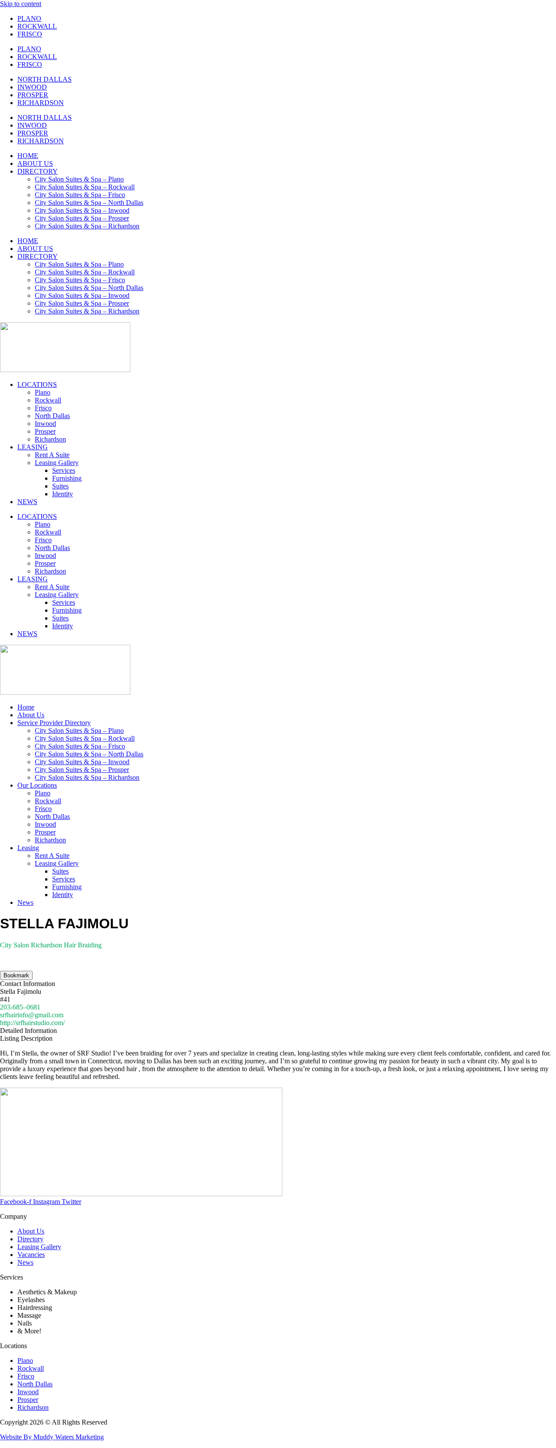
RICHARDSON (40, 102)
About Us (30, 715)
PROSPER (32, 95)
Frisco (43, 408)
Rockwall (48, 400)
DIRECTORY (37, 171)
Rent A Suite (52, 454)
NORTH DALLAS (44, 79)
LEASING (32, 447)
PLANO (29, 18)
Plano (42, 392)
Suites (60, 486)
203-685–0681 (20, 1007)
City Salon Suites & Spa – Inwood (82, 210)
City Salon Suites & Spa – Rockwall (85, 187)
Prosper (45, 431)
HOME (27, 155)
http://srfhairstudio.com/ (32, 1022)
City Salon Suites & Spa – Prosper (82, 218)
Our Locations (37, 785)
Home (25, 707)
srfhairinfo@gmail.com (31, 1015)
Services (63, 470)
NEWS (27, 501)
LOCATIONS (37, 384)
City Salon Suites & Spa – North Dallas (89, 202)
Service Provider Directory (54, 722)
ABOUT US (35, 163)
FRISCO (29, 34)
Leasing (28, 847)
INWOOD (32, 87)
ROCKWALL (37, 26)
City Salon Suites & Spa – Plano (79, 179)
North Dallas (52, 415)
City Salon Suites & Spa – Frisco (80, 194)
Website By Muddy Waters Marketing (52, 1437)
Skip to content (20, 3)
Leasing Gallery (57, 462)
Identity (62, 494)
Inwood (45, 423)
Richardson (50, 439)
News (25, 902)
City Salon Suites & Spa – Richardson (87, 226)
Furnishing (67, 478)
